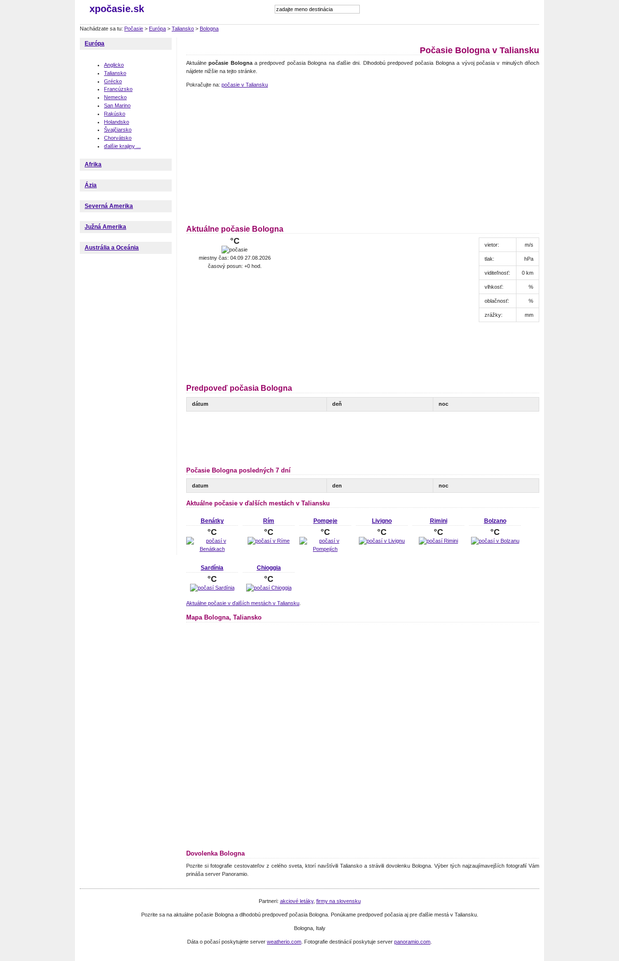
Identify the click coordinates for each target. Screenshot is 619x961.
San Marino (117, 105)
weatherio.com (284, 942)
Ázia (91, 185)
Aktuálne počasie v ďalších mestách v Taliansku (242, 603)
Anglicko (114, 65)
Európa (157, 28)
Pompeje (325, 520)
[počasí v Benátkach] (212, 549)
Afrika (93, 164)
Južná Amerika (105, 226)
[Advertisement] (246, 154)
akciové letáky (296, 901)
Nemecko (115, 97)
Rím (268, 520)
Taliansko (183, 28)
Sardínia (212, 567)
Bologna (209, 28)
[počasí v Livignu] (382, 541)
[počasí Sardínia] (212, 588)
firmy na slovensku (338, 901)
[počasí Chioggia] (269, 588)
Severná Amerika (109, 206)
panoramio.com (412, 942)
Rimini (438, 520)
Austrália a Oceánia (112, 247)
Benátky (212, 520)
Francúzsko (118, 89)
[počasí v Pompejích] (325, 549)
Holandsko (116, 122)
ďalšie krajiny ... (122, 146)
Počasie (133, 28)
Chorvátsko (118, 138)
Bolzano (495, 520)
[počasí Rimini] (438, 541)
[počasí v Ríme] (269, 541)
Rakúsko (114, 114)
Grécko (113, 81)
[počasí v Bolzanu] (495, 541)
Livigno (382, 520)
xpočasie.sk (116, 8)
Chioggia (269, 567)
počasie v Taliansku (244, 85)
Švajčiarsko (118, 130)
